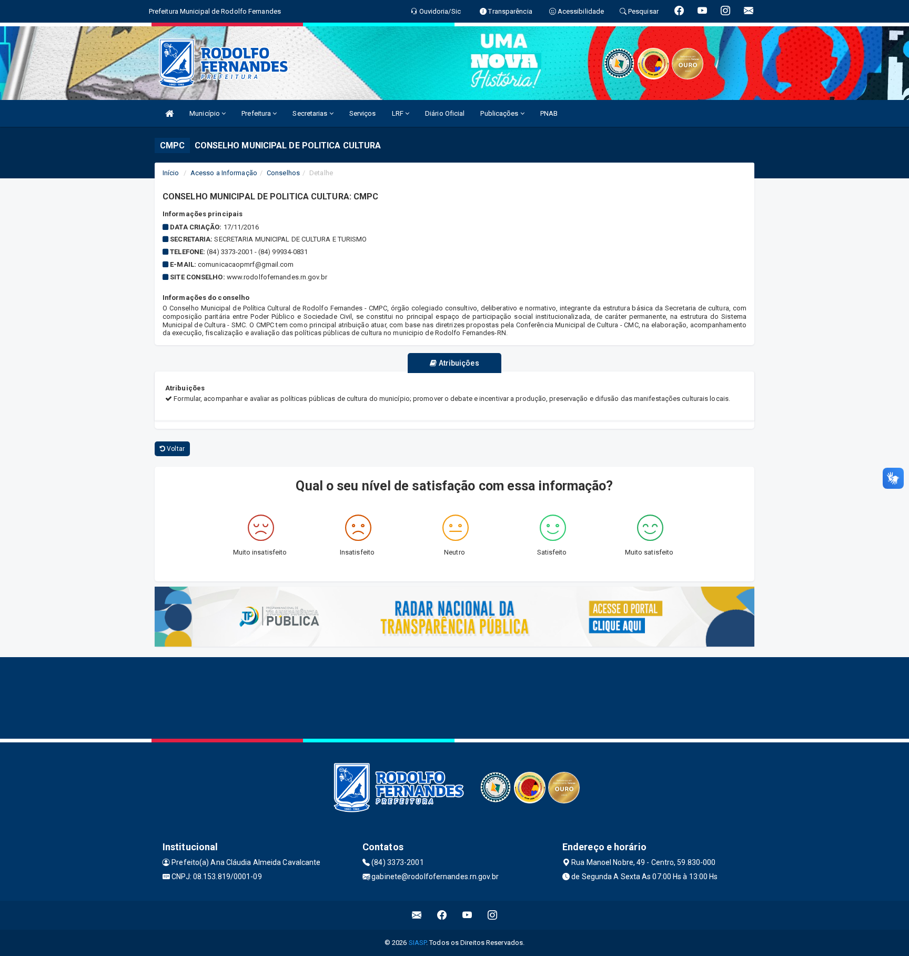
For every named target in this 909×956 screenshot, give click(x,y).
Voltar (175, 448)
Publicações (500, 113)
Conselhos (283, 173)
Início (171, 173)
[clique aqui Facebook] (442, 915)
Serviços (362, 113)
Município (205, 113)
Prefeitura (256, 113)
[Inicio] (169, 113)
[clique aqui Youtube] (467, 915)
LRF (398, 113)
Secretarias (310, 113)
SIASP (418, 943)
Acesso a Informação (223, 173)
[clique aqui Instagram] (492, 915)
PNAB (549, 113)
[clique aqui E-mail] (417, 915)
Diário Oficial (444, 113)
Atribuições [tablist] (458, 363)
